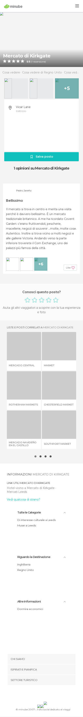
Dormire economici (30, 609)
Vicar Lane (23, 107)
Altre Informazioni (29, 601)
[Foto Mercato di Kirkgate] (41, 39)
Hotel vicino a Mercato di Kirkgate (31, 488)
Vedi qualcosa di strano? (23, 499)
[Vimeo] (46, 694)
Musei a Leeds (26, 525)
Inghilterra (23, 564)
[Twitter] (40, 694)
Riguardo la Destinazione (33, 557)
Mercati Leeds (17, 492)
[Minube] (13, 6)
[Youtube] (51, 694)
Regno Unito (25, 570)
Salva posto (44, 156)
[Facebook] (35, 694)
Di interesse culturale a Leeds (36, 520)
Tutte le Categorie (29, 512)
